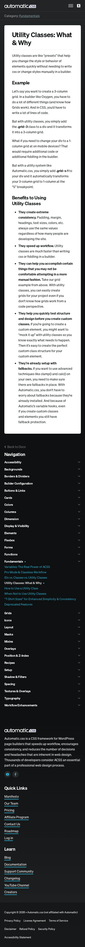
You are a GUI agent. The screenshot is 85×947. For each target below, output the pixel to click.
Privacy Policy (12, 920)
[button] (71, 5)
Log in (8, 838)
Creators (10, 892)
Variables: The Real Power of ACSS (27, 567)
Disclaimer (10, 929)
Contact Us (12, 824)
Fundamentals (29, 16)
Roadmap (11, 831)
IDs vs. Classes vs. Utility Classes (25, 577)
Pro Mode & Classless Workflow (25, 572)
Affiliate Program (16, 817)
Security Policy (46, 929)
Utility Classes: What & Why (23, 583)
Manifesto (11, 796)
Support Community (18, 871)
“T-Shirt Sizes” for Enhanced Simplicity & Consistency (40, 599)
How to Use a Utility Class (21, 588)
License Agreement (35, 920)
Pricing (9, 810)
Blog (7, 857)
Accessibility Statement (17, 937)
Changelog (12, 878)
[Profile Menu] (78, 6)
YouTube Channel (16, 885)
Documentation (15, 864)
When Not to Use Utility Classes (25, 594)
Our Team (11, 803)
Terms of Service (58, 920)
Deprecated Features (18, 604)
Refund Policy (27, 929)
